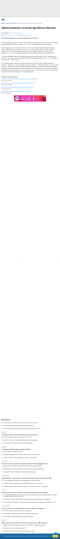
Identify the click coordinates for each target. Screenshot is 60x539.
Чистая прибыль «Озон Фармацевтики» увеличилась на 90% (18, 516)
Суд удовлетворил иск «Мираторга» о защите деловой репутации (19, 471)
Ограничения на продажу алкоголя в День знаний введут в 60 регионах (21, 513)
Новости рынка (14, 23)
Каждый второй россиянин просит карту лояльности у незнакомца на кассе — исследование (26, 486)
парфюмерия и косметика (25, 35)
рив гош (13, 35)
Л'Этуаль (18, 35)
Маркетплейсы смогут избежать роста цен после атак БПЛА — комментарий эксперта (24, 525)
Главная (3, 23)
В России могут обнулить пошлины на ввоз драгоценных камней (19, 531)
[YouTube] (33, 19)
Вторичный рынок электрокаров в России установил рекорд (18, 443)
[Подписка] (44, 19)
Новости (8, 23)
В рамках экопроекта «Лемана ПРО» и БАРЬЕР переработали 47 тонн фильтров (23, 483)
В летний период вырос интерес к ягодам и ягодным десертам (19, 425)
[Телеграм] (12, 19)
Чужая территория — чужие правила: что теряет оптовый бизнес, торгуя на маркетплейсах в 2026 (26, 478)
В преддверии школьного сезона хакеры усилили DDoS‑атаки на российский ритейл (24, 469)
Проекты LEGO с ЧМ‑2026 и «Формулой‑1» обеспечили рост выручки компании (23, 466)
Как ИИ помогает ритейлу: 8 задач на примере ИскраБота (16, 449)
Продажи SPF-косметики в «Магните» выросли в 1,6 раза (16, 91)
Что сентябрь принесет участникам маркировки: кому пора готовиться (20, 434)
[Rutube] (39, 19)
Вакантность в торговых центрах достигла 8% (15, 528)
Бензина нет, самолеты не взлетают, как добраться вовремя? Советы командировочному (24, 463)
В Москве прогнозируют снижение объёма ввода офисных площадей (20, 440)
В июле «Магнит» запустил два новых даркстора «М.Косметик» (17, 87)
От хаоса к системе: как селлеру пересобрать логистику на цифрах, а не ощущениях (23, 508)
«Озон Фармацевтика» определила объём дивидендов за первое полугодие (22, 480)
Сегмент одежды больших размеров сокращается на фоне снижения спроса (22, 428)
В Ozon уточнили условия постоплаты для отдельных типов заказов (20, 457)
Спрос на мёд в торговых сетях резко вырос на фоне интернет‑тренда (20, 422)
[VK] (17, 19)
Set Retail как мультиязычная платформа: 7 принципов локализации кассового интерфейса (25, 492)
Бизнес (4, 432)
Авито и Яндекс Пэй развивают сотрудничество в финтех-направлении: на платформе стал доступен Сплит (30, 502)
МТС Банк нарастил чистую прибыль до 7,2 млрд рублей (17, 510)
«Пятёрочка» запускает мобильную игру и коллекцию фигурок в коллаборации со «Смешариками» (27, 499)
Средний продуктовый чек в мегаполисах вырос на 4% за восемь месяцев (21, 454)
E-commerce (5, 475)
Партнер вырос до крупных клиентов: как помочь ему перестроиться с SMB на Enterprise (24, 522)
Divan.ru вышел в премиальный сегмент (13, 451)
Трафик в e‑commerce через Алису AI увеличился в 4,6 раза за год (18, 83)
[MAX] (23, 19)
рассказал (11, 53)
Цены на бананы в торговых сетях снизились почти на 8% (18, 437)
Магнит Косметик (7, 35)
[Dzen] (28, 19)
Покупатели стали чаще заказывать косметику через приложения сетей (19, 78)
